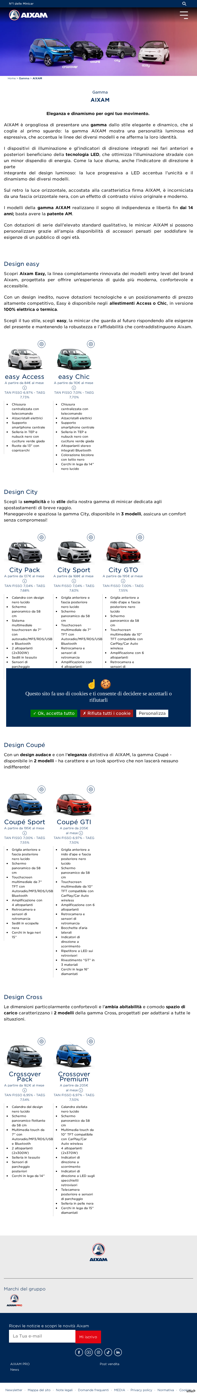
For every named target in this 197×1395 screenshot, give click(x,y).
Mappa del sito (39, 1390)
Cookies (185, 1390)
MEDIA (119, 1390)
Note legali (64, 1390)
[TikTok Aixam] (108, 1352)
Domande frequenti (93, 1390)
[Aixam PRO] (14, 1301)
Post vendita (109, 1364)
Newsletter (13, 1390)
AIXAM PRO (20, 1364)
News (14, 1369)
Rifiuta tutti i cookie (108, 713)
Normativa (165, 1390)
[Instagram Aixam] (98, 1352)
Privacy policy (141, 1390)
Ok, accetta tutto (55, 713)
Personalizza (152, 713)
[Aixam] (15, 16)
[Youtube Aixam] (89, 1352)
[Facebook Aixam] (79, 1352)
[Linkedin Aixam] (118, 1352)
